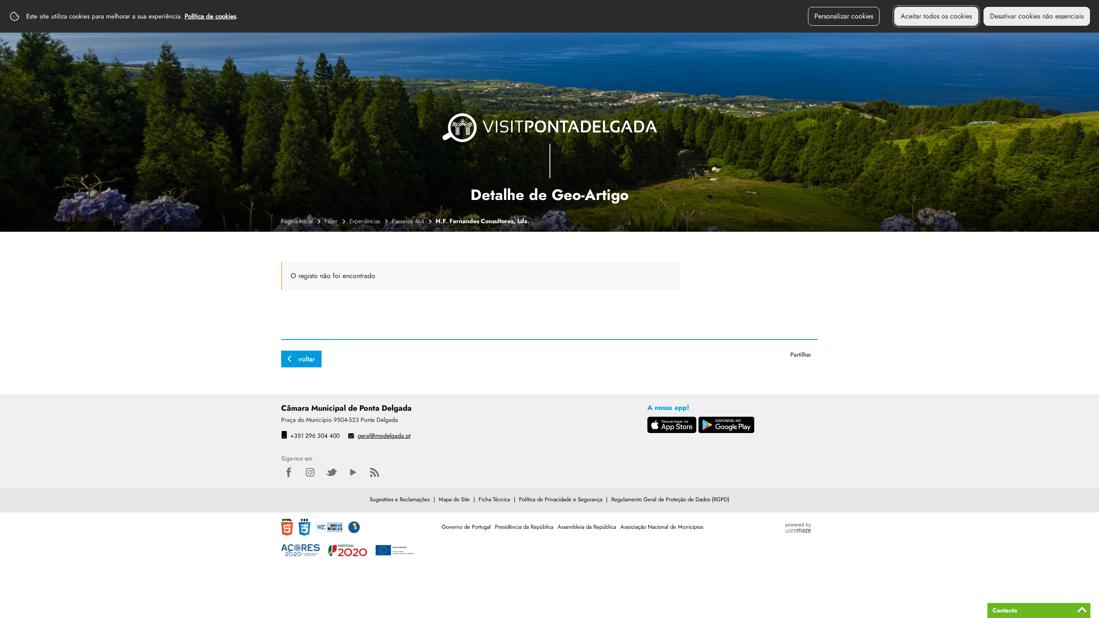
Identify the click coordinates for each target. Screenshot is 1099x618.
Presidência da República (524, 527)
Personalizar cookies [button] (843, 16)
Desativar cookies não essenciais (1037, 16)
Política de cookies (210, 16)
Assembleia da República (587, 527)
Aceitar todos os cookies (936, 16)
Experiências (364, 221)
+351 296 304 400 (315, 435)
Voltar (306, 359)
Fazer (331, 221)
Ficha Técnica (494, 499)
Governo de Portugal (466, 527)
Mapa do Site (454, 499)
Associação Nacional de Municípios (661, 527)
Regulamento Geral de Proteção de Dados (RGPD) (670, 499)
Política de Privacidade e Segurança (560, 499)
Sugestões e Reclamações (400, 499)
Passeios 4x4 (408, 221)
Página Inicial (297, 221)
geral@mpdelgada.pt (384, 435)
